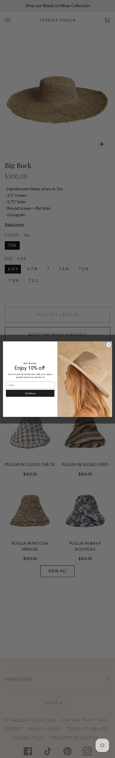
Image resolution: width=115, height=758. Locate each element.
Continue (30, 393)
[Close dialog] (108, 344)
